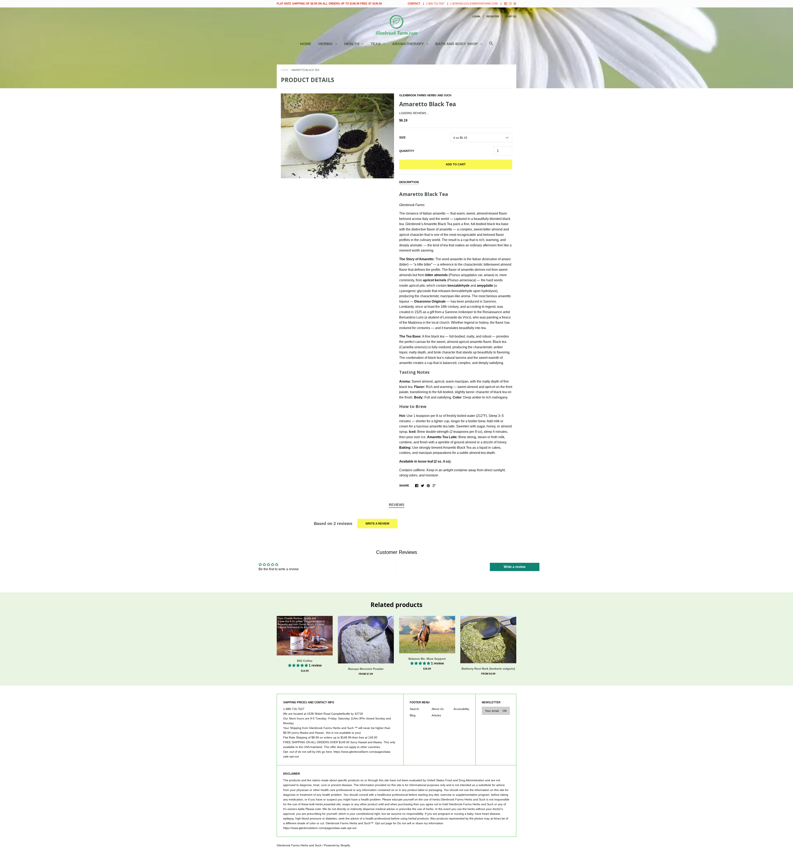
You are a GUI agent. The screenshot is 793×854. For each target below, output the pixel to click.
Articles (436, 715)
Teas (376, 44)
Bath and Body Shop (457, 44)
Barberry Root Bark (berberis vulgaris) (488, 668)
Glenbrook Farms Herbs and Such (425, 95)
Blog (412, 715)
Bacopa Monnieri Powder (365, 668)
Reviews (396, 505)
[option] (337, 135)
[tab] (396, 505)
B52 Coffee (304, 660)
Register (493, 16)
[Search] (491, 45)
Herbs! (326, 44)
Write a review (377, 523)
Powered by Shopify (337, 845)
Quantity (406, 151)
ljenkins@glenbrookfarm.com (474, 3)
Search (414, 709)
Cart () (511, 16)
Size (402, 137)
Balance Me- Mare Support (427, 658)
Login (476, 16)
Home (305, 44)
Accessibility (461, 709)
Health (352, 44)
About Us (438, 709)
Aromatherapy (408, 44)
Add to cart (456, 164)
